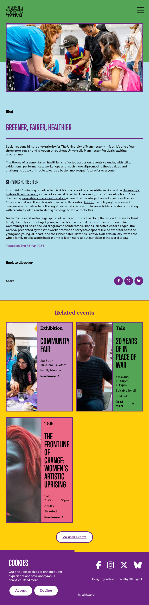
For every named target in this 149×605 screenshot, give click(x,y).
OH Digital (135, 579)
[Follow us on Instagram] (110, 565)
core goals (21, 151)
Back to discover (19, 262)
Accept (21, 590)
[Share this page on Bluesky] (138, 280)
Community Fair (17, 226)
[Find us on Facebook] (98, 565)
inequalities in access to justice (44, 198)
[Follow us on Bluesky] (138, 565)
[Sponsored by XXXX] (86, 595)
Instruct (110, 579)
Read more (30, 580)
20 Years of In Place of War (126, 353)
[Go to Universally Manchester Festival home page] (14, 11)
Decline (46, 590)
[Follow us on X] (124, 565)
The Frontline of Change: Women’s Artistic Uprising (56, 460)
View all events (74, 537)
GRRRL (89, 202)
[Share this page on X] (128, 280)
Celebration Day (110, 234)
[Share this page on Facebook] (118, 280)
